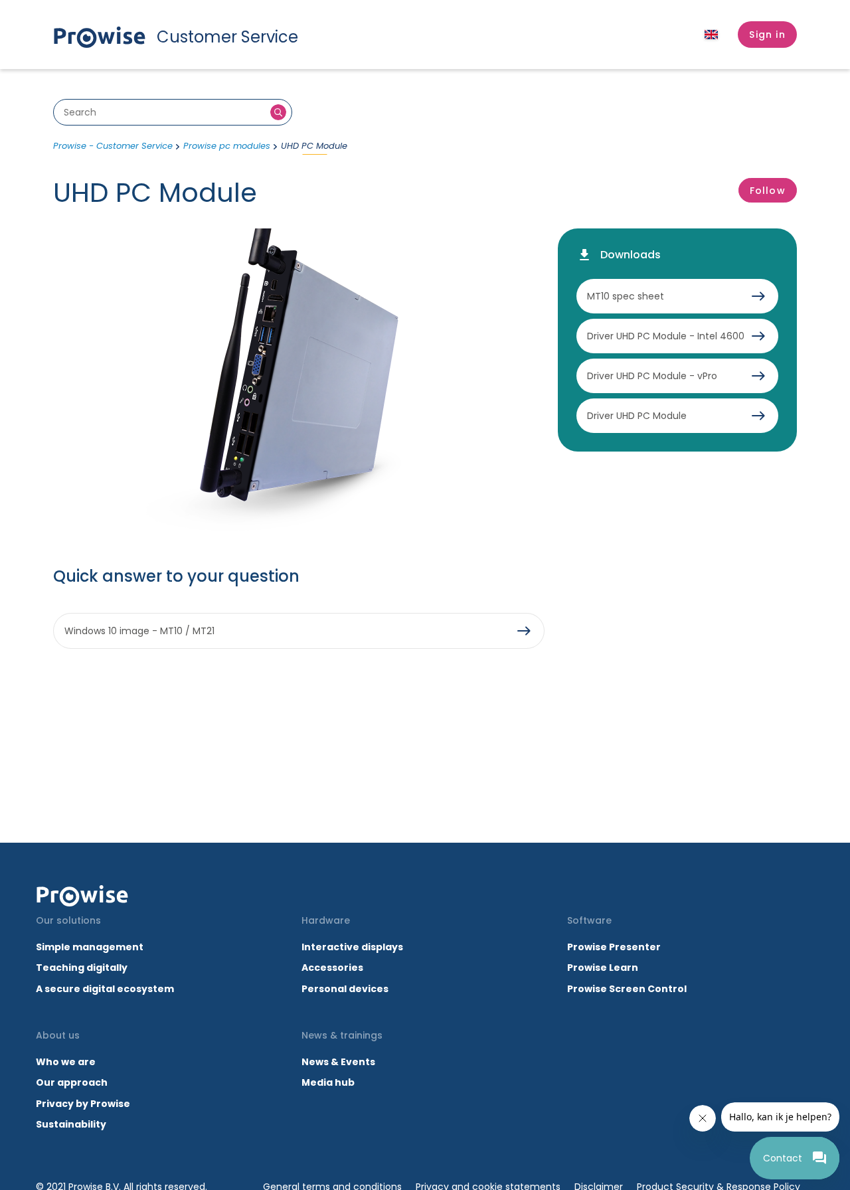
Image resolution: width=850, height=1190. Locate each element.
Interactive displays (352, 947)
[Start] (82, 895)
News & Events (338, 1061)
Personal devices (344, 988)
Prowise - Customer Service (113, 145)
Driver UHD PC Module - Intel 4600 (665, 336)
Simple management (89, 947)
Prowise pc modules (226, 145)
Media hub (328, 1082)
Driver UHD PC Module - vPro (652, 375)
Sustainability (71, 1124)
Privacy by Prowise (83, 1103)
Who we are (66, 1061)
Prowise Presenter (614, 947)
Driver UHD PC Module (637, 415)
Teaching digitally (82, 967)
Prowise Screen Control (627, 988)
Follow (768, 190)
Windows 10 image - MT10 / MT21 (139, 631)
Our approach (72, 1082)
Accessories (332, 967)
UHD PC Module (314, 145)
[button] (767, 34)
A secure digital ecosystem (105, 988)
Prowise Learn (602, 967)
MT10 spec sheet (625, 296)
